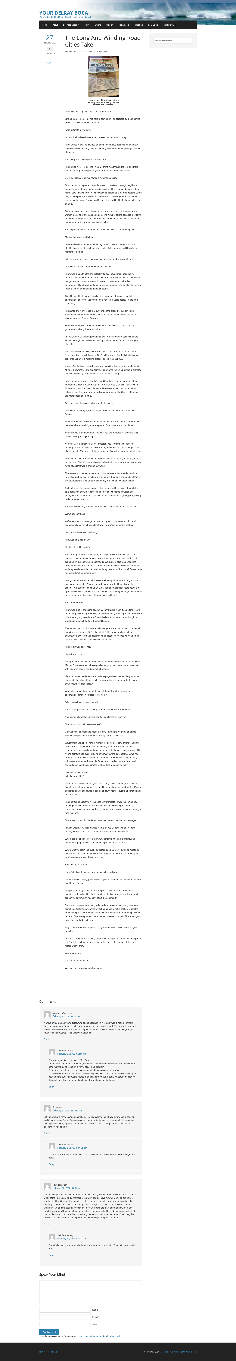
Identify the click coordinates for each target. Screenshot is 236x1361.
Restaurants (124, 24)
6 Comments (49, 53)
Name (95, 1309)
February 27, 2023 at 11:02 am (72, 1147)
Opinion (109, 24)
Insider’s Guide (170, 24)
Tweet (48, 62)
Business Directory (71, 24)
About (55, 24)
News (87, 24)
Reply (47, 1039)
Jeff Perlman (89, 51)
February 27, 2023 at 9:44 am (71, 1053)
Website (96, 1324)
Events (98, 24)
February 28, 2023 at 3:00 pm (67, 1188)
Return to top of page (48, 1351)
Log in (194, 1351)
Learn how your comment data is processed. (99, 1335)
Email (95, 1317)
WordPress (185, 1351)
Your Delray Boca (63, 12)
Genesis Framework (170, 1351)
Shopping (139, 24)
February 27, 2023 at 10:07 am (67, 1110)
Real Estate (153, 24)
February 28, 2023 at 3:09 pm (71, 1238)
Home (44, 24)
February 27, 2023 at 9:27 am (67, 1016)
